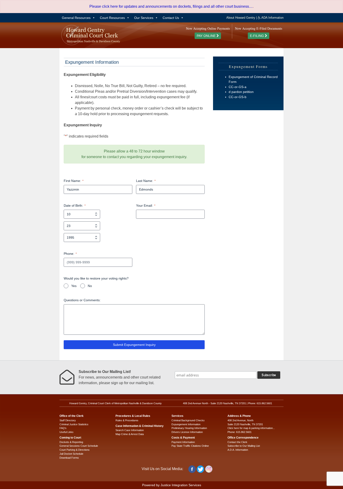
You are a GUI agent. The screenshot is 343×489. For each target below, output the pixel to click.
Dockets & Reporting (71, 442)
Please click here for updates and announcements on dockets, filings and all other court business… (171, 6)
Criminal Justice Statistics (74, 424)
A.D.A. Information (238, 449)
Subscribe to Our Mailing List (244, 445)
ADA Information (272, 17)
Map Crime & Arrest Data (130, 434)
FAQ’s (63, 428)
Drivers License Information (187, 432)
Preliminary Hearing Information (189, 428)
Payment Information (183, 442)
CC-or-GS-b (237, 97)
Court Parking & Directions (75, 449)
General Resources (76, 18)
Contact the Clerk (237, 442)
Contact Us (171, 18)
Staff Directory (68, 420)
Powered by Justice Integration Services (171, 485)
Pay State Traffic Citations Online (190, 445)
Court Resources (112, 18)
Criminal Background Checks (188, 420)
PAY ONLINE (207, 36)
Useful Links (67, 432)
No (90, 286)
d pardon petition (241, 92)
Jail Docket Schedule (71, 453)
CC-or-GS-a (237, 87)
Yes (74, 286)
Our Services (143, 18)
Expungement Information (186, 424)
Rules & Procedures (127, 420)
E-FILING (257, 36)
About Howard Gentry (240, 17)
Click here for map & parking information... (251, 428)
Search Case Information (130, 430)
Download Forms (69, 457)
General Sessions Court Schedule (79, 445)
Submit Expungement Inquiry (134, 345)
